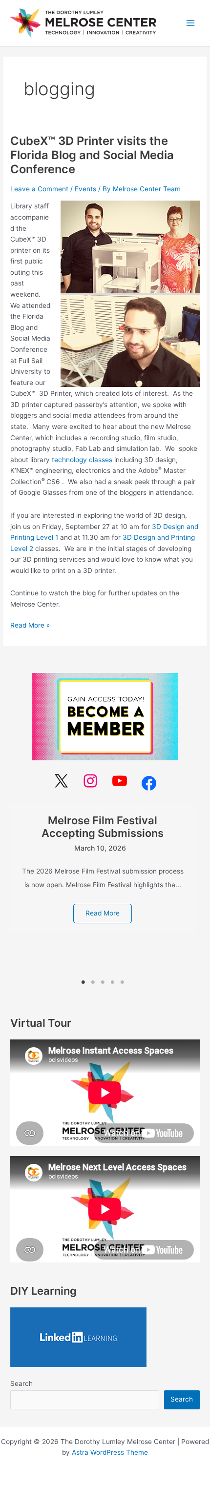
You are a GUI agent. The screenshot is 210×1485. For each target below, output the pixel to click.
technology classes (82, 460)
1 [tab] (83, 982)
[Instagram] (90, 781)
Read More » (30, 624)
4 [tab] (112, 982)
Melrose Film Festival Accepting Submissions (103, 826)
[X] (61, 781)
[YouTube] (119, 781)
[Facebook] (149, 783)
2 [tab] (93, 982)
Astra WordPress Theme (110, 1452)
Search (21, 1383)
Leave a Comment (39, 189)
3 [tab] (103, 982)
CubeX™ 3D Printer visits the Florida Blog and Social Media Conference (92, 155)
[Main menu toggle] (190, 23)
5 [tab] (122, 982)
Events (85, 189)
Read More (102, 913)
